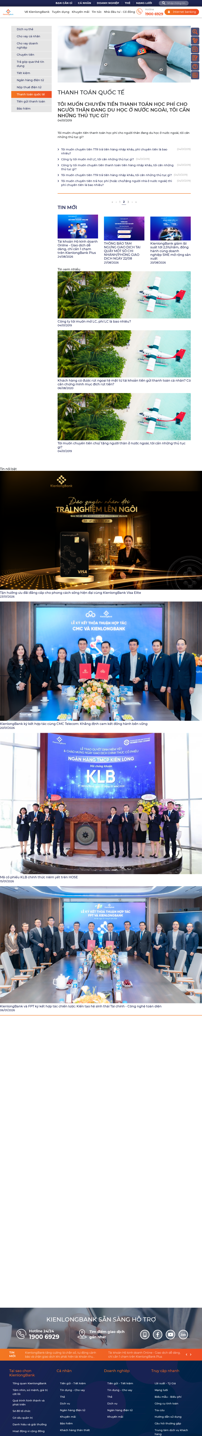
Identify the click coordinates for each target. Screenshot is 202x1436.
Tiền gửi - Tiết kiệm (73, 1383)
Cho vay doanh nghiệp (27, 45)
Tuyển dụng (60, 12)
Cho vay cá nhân (28, 36)
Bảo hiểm (24, 108)
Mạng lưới (144, 3)
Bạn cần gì (64, 3)
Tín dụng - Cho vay (72, 1390)
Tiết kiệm (23, 73)
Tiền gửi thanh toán (31, 101)
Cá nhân (84, 3)
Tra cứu (160, 1410)
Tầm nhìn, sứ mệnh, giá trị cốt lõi (30, 1392)
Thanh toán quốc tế (31, 94)
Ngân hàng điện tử (30, 80)
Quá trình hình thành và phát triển (29, 1402)
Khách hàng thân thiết (75, 1430)
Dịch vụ (65, 1403)
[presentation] (186, 1355)
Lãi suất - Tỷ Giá (165, 1383)
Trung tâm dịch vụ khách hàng (171, 1432)
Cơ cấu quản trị (23, 1417)
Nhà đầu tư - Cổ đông (119, 12)
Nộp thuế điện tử (29, 87)
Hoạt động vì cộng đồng (29, 1431)
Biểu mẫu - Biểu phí (168, 1396)
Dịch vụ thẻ (25, 29)
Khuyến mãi (80, 12)
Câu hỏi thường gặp (168, 1423)
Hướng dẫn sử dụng (168, 1416)
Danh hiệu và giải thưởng (30, 1424)
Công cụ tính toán (166, 1403)
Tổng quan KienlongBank (29, 1383)
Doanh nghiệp (108, 3)
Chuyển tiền (25, 54)
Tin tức (97, 12)
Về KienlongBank (37, 12)
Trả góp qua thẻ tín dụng (30, 64)
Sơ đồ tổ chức (21, 1411)
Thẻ (127, 3)
